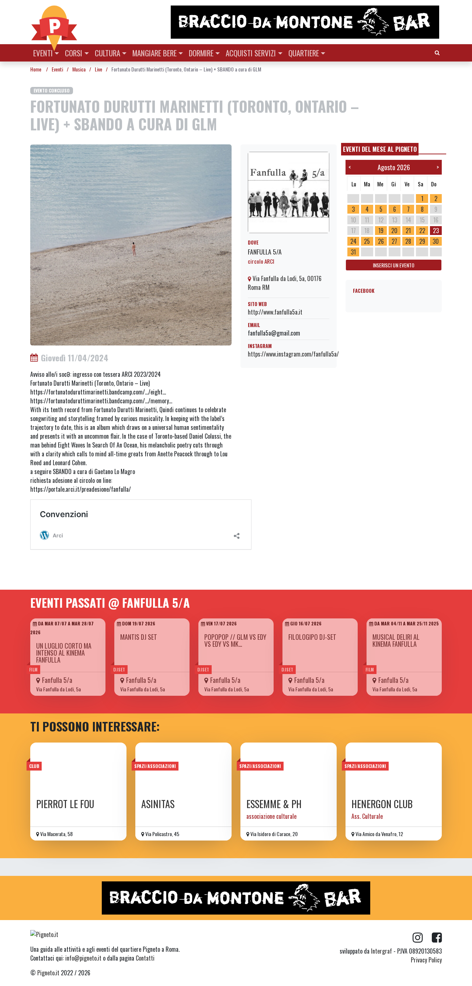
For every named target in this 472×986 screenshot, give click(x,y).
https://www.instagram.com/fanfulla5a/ (293, 354)
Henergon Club (382, 804)
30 (436, 241)
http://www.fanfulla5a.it (275, 312)
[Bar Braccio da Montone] (306, 22)
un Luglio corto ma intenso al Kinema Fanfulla (63, 652)
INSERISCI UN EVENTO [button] (393, 265)
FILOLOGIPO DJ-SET (312, 637)
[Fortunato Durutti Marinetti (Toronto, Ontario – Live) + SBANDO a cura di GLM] (131, 244)
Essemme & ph (274, 804)
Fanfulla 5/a (265, 251)
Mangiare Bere (154, 53)
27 (394, 241)
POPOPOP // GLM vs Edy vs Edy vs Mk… (235, 640)
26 (381, 241)
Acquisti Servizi (251, 53)
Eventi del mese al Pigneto (380, 149)
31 (353, 252)
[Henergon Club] (394, 768)
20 (394, 230)
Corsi (73, 53)
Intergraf (381, 951)
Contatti (145, 958)
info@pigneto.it (83, 958)
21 (408, 230)
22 (422, 230)
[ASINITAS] (183, 768)
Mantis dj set (138, 637)
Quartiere (303, 53)
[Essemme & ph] (288, 768)
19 (381, 230)
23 (436, 230)
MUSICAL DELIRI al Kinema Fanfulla (396, 640)
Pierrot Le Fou (65, 804)
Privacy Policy (426, 959)
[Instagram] (422, 938)
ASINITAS (157, 804)
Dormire (201, 53)
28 (408, 241)
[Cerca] (437, 52)
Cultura (107, 53)
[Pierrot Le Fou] (78, 768)
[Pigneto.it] (54, 22)
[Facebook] (437, 938)
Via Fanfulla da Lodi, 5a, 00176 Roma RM (285, 283)
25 (367, 241)
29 (422, 241)
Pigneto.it (48, 972)
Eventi (43, 53)
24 (353, 241)
